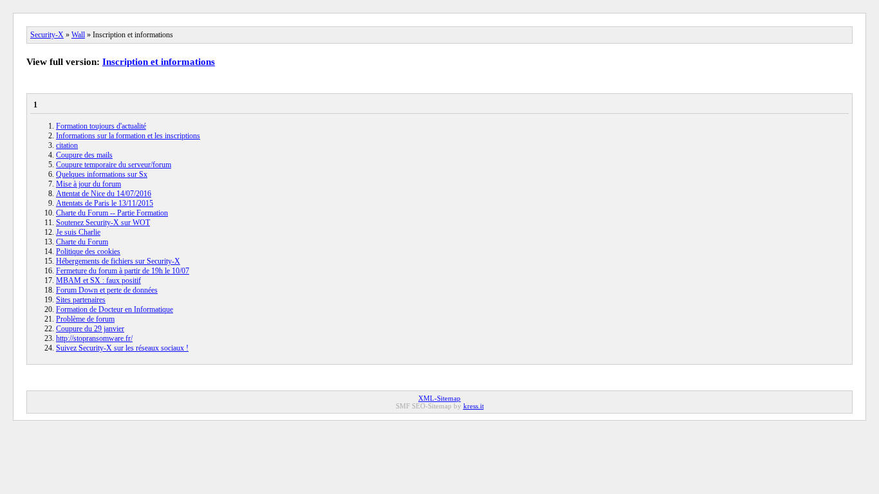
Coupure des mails (84, 155)
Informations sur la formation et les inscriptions (128, 135)
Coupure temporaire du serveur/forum (113, 164)
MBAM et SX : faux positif (98, 280)
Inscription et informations (158, 62)
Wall (78, 34)
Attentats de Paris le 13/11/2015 (104, 203)
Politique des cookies (88, 251)
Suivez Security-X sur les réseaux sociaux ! (122, 347)
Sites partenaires (81, 299)
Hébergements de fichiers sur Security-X (118, 261)
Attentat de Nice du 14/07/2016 (103, 193)
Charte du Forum (82, 241)
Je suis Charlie (78, 232)
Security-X (47, 34)
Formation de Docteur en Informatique (114, 309)
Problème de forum (85, 319)
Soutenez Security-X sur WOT (103, 222)
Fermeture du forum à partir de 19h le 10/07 (122, 270)
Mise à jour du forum (88, 183)
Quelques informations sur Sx (101, 174)
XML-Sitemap (439, 398)
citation (67, 145)
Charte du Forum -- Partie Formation (112, 212)
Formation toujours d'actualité (101, 126)
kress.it (473, 406)
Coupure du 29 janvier (90, 328)
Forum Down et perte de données (107, 290)
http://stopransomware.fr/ (94, 338)
